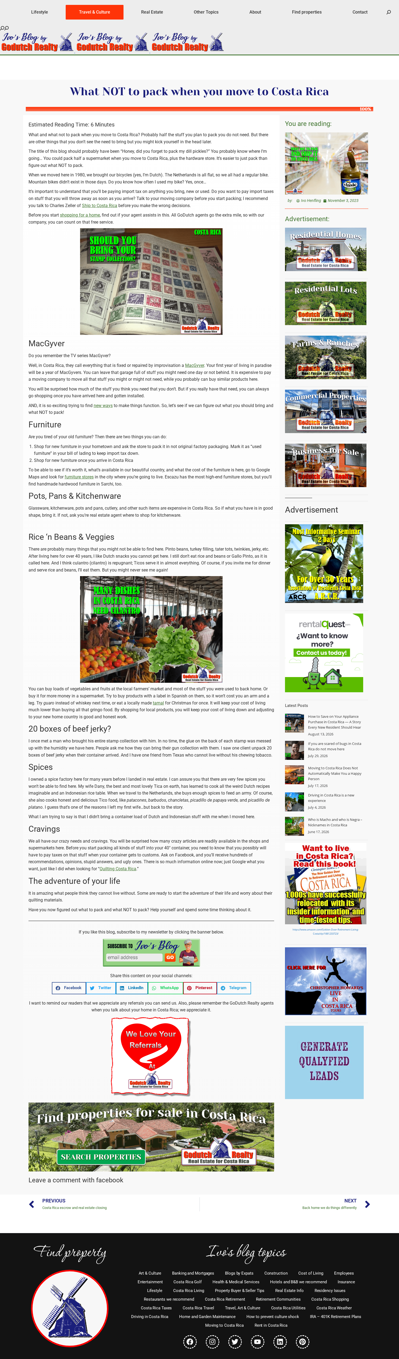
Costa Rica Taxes (156, 1308)
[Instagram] (212, 1342)
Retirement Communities (278, 1299)
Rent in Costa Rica (271, 1325)
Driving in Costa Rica (149, 1316)
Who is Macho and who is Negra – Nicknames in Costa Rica (335, 822)
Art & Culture (150, 1273)
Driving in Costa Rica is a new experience (331, 798)
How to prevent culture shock (272, 1316)
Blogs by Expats (239, 1273)
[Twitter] (235, 1342)
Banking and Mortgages (193, 1273)
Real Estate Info (289, 1290)
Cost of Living (310, 1273)
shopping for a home (80, 215)
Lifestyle (154, 1290)
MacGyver (194, 365)
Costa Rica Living (188, 1290)
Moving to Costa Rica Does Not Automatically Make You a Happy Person (335, 773)
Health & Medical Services (236, 1281)
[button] (69, 988)
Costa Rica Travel (198, 1308)
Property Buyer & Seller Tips (239, 1290)
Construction (276, 1273)
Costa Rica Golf (187, 1281)
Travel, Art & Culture (242, 1308)
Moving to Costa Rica (224, 1325)
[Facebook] (190, 1342)
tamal (158, 703)
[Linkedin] (280, 1342)
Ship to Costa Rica (99, 205)
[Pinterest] (302, 1342)
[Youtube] (257, 1342)
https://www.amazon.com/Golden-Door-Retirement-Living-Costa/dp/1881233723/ (326, 931)
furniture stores (79, 477)
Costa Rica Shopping (330, 1299)
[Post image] (294, 723)
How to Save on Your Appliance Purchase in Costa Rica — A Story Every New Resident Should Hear (334, 722)
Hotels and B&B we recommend (298, 1281)
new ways (103, 405)
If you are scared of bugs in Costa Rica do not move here (334, 746)
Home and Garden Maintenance (207, 1316)
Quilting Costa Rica (118, 868)
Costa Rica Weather (334, 1308)
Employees (344, 1273)
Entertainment (150, 1281)
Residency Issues (330, 1290)
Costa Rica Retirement (225, 1299)
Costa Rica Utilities (288, 1308)
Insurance (346, 1281)
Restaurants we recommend (169, 1299)
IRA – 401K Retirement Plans (335, 1316)
